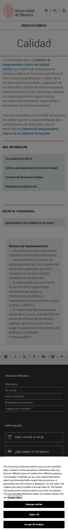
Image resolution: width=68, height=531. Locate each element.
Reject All (34, 514)
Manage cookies (34, 504)
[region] (34, 494)
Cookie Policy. (15, 497)
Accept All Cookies (33, 524)
